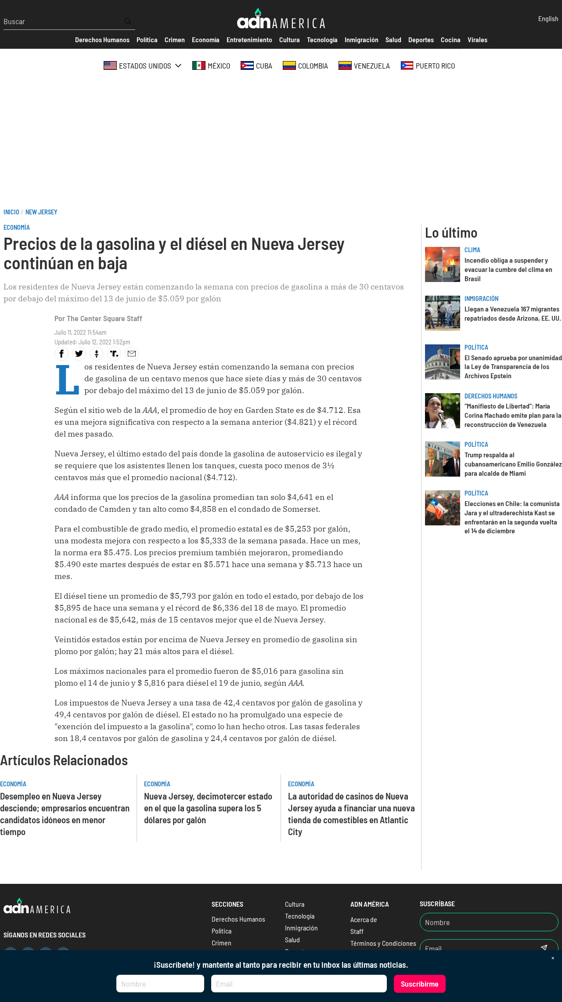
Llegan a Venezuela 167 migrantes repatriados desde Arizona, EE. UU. (513, 313)
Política (476, 347)
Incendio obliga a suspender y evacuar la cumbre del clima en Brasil (508, 269)
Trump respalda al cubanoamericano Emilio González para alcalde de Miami (513, 463)
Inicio (11, 212)
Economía (17, 227)
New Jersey (41, 212)
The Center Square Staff (104, 318)
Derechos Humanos (491, 396)
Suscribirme (420, 983)
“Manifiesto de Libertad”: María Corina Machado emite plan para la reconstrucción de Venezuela (513, 415)
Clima (472, 249)
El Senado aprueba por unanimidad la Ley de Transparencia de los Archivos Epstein (513, 366)
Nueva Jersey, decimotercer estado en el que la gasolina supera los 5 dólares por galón (208, 807)
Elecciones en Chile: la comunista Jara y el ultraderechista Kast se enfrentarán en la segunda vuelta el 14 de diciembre (512, 517)
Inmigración (481, 298)
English (548, 18)
